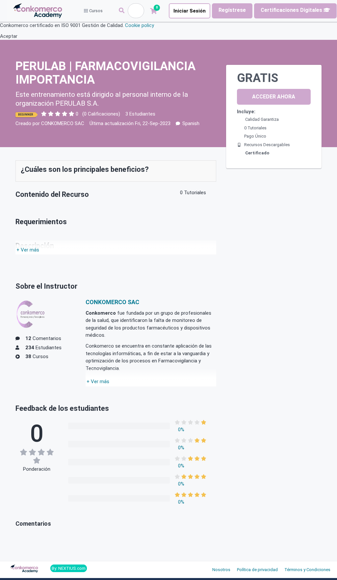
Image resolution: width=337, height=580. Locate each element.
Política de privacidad (257, 569)
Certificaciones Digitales (292, 10)
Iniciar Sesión (189, 11)
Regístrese (232, 10)
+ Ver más (27, 250)
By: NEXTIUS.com (69, 568)
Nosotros (221, 569)
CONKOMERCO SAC (62, 123)
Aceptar (8, 36)
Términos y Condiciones (307, 569)
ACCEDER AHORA (273, 96)
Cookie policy (139, 25)
